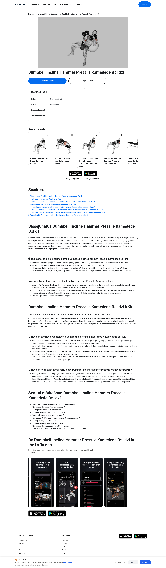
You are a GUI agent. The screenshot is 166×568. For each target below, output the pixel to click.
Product (33, 4)
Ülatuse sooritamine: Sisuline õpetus (46, 199)
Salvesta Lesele (47, 81)
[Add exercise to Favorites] (48, 135)
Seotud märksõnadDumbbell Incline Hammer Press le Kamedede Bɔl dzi (59, 215)
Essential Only (120, 562)
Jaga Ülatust (87, 81)
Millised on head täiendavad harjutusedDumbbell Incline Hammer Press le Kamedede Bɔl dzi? (69, 212)
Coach (64, 550)
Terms (21, 547)
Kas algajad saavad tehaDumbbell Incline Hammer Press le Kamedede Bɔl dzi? (63, 207)
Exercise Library (49, 4)
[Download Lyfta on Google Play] (90, 173)
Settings (133, 562)
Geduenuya (55, 14)
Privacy (21, 543)
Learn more (67, 562)
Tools (63, 547)
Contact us (23, 540)
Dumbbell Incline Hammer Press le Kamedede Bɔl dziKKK (53, 204)
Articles (64, 543)
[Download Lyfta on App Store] (75, 173)
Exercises (31, 14)
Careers (22, 553)
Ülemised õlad (43, 14)
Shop (63, 553)
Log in (144, 4)
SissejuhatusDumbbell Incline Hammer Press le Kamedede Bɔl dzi (56, 196)
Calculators (64, 4)
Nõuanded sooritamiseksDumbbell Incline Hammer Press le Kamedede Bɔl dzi (63, 202)
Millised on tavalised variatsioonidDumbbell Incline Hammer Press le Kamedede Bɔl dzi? (67, 210)
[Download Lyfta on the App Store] (37, 513)
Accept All (145, 562)
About (77, 4)
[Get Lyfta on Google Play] (57, 513)
